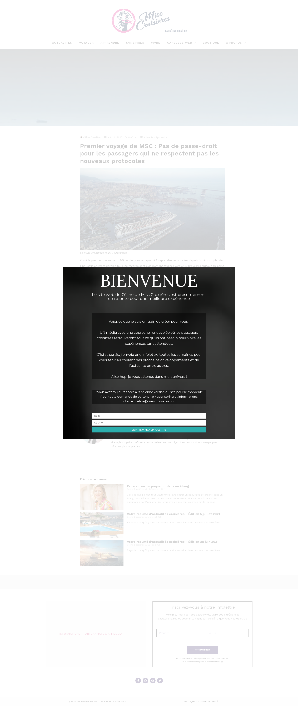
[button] (230, 269)
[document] (149, 353)
